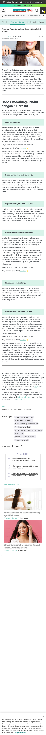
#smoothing (19, 433)
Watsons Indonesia (24, 397)
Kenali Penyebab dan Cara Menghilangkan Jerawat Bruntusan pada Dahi (24, 459)
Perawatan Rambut (17, 22)
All (3, 22)
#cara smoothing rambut (23, 420)
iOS (11, 399)
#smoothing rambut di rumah (25, 437)
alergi (36, 387)
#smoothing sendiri (21, 440)
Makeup (41, 22)
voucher (23, 148)
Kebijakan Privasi (20, 733)
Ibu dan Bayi (31, 22)
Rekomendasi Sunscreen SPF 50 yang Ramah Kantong (25, 467)
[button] (43, 10)
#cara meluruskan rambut (24, 417)
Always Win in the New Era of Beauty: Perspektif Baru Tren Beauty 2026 (25, 475)
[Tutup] (43, 716)
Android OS (20, 399)
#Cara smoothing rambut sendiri (26, 424)
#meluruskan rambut (22, 427)
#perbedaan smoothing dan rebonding (28, 430)
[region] (23, 724)
